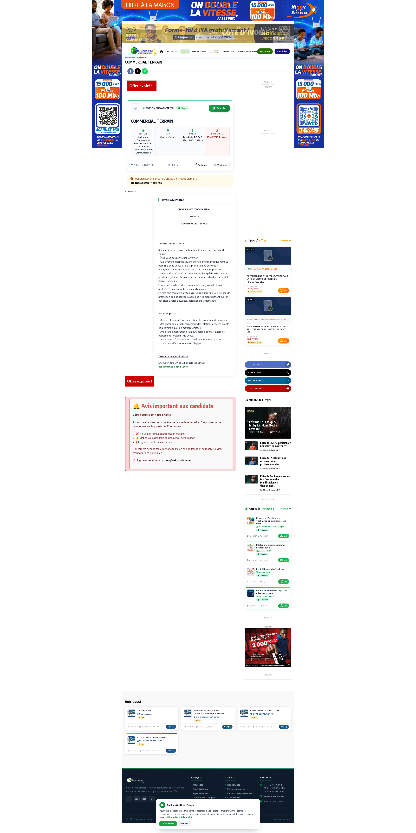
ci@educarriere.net (274, 796)
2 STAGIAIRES (144, 710)
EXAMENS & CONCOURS (247, 51)
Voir (285, 290)
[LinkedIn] (137, 799)
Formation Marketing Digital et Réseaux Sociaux (271, 592)
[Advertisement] (138, 242)
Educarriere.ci (140, 819)
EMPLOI (185, 51)
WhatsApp (222, 165)
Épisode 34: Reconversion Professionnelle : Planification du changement (275, 481)
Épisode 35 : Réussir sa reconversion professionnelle (273, 461)
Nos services (233, 784)
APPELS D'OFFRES (199, 51)
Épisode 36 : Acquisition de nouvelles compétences (275, 444)
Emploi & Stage (200, 789)
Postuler (221, 108)
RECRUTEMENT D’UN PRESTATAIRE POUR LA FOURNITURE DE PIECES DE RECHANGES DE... (268, 279)
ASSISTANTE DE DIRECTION (264, 710)
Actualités (198, 784)
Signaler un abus (281, 819)
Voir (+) (171, 727)
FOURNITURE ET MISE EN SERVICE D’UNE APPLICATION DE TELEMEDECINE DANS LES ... (267, 329)
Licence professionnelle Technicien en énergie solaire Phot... (271, 521)
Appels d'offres (200, 793)
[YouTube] (144, 799)
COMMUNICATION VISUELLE (152, 737)
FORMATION (228, 51)
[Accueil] (161, 51)
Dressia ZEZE (258, 432)
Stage (141, 57)
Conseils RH (233, 797)
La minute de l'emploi (204, 797)
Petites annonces (236, 789)
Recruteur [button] (265, 51)
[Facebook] (129, 799)
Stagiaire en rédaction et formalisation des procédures (209, 712)
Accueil (130, 57)
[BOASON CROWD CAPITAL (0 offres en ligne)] (135, 108)
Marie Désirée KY (271, 450)
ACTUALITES (172, 51)
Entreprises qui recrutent (240, 793)
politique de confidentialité (178, 817)
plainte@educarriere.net (176, 460)
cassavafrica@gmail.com (173, 366)
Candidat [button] (282, 51)
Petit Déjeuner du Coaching (270, 569)
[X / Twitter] (152, 799)
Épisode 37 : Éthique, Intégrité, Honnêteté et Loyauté (264, 425)
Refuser (184, 823)
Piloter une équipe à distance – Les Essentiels (271, 546)
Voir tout (284, 240)
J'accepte (169, 823)
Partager (202, 165)
